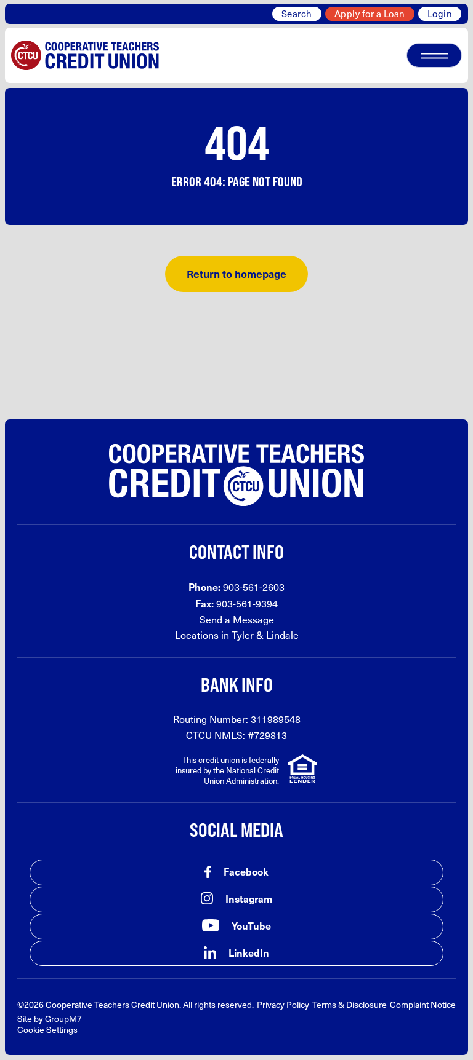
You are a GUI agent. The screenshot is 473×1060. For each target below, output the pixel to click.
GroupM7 (63, 1018)
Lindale (282, 634)
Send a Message (237, 619)
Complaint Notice (423, 1004)
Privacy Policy (283, 1004)
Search (296, 13)
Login (440, 13)
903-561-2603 (254, 586)
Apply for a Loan (369, 13)
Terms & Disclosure (349, 1004)
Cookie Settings (47, 1029)
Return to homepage (236, 273)
